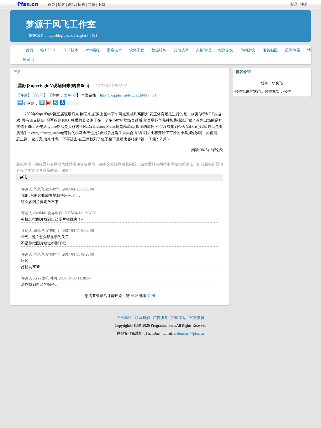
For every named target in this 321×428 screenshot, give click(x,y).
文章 (91, 4)
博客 (61, 4)
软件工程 (136, 50)
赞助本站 (178, 318)
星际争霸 (292, 50)
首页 (51, 4)
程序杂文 (225, 50)
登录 (294, 4)
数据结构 (158, 50)
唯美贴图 (270, 50)
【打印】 (39, 95)
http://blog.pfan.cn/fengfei (67, 35)
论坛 (71, 4)
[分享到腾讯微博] (55, 102)
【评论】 (23, 95)
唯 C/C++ (47, 50)
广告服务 (160, 318)
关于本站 (124, 318)
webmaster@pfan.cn (189, 333)
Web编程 (93, 50)
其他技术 (181, 50)
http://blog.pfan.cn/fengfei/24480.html (128, 95)
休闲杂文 (247, 50)
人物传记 (203, 50)
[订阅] (92, 35)
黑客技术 (114, 50)
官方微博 (196, 318)
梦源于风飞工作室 (61, 24)
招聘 (81, 4)
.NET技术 (70, 50)
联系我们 (142, 318)
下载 (101, 4)
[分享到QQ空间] (41, 102)
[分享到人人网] (62, 102)
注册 (304, 4)
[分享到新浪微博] (48, 102)
